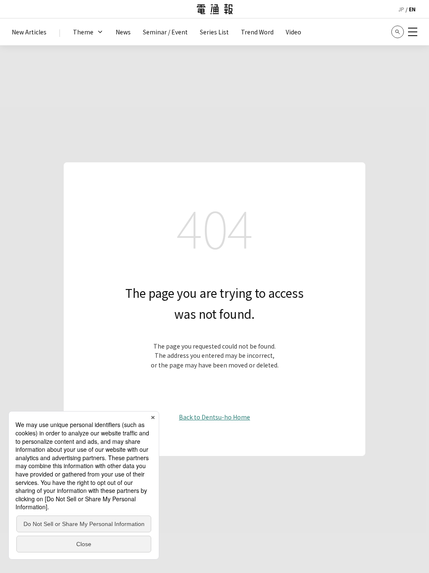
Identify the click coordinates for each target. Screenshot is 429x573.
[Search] (397, 32)
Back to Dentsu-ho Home (214, 417)
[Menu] (412, 32)
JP (401, 9)
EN (412, 9)
